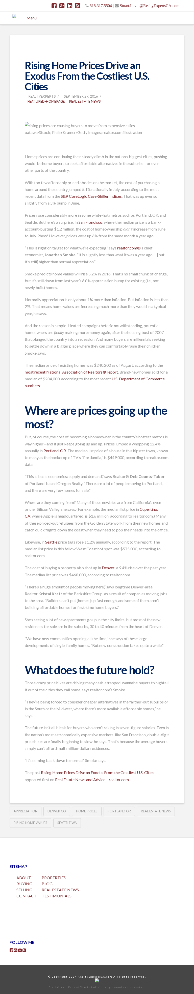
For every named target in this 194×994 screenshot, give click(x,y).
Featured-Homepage (46, 101)
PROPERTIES (54, 877)
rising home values (30, 823)
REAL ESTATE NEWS (60, 889)
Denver (108, 567)
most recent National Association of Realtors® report (71, 372)
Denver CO (56, 811)
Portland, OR (54, 450)
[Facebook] (54, 6)
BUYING (24, 883)
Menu (32, 17)
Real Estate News (85, 101)
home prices (87, 811)
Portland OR (119, 811)
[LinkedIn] (69, 6)
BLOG (47, 883)
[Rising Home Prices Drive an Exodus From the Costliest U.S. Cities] (25, 112)
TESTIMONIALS (56, 895)
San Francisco (90, 222)
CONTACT (26, 895)
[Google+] (62, 6)
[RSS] (77, 6)
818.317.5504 (101, 6)
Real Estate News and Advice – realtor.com (92, 779)
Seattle (51, 541)
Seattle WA (67, 823)
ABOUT (23, 877)
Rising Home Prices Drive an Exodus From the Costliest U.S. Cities (97, 772)
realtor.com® (129, 247)
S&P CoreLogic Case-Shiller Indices (91, 196)
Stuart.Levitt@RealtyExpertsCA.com (149, 6)
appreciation (25, 811)
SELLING (24, 889)
